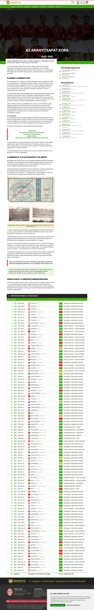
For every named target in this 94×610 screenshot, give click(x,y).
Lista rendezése (11, 299)
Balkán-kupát (28, 87)
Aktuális (13, 6)
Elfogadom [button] (54, 605)
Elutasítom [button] (61, 605)
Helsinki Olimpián (33, 151)
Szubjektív (58, 6)
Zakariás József (36, 134)
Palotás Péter (65, 134)
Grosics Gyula (32, 130)
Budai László (19, 138)
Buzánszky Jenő (23, 132)
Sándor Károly (65, 96)
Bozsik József (27, 134)
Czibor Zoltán (44, 138)
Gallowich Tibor (66, 71)
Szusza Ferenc (66, 130)
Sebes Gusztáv (66, 75)
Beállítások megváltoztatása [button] (73, 605)
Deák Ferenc (65, 137)
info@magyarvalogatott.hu (23, 608)
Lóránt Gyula (32, 132)
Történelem (51, 6)
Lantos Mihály (41, 132)
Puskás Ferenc (36, 138)
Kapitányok (35, 6)
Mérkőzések (27, 6)
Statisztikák (43, 6)
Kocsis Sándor (27, 138)
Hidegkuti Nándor (32, 136)
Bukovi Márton (66, 78)
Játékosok (19, 6)
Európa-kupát (46, 97)
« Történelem (9, 9)
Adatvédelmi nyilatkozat (37, 608)
